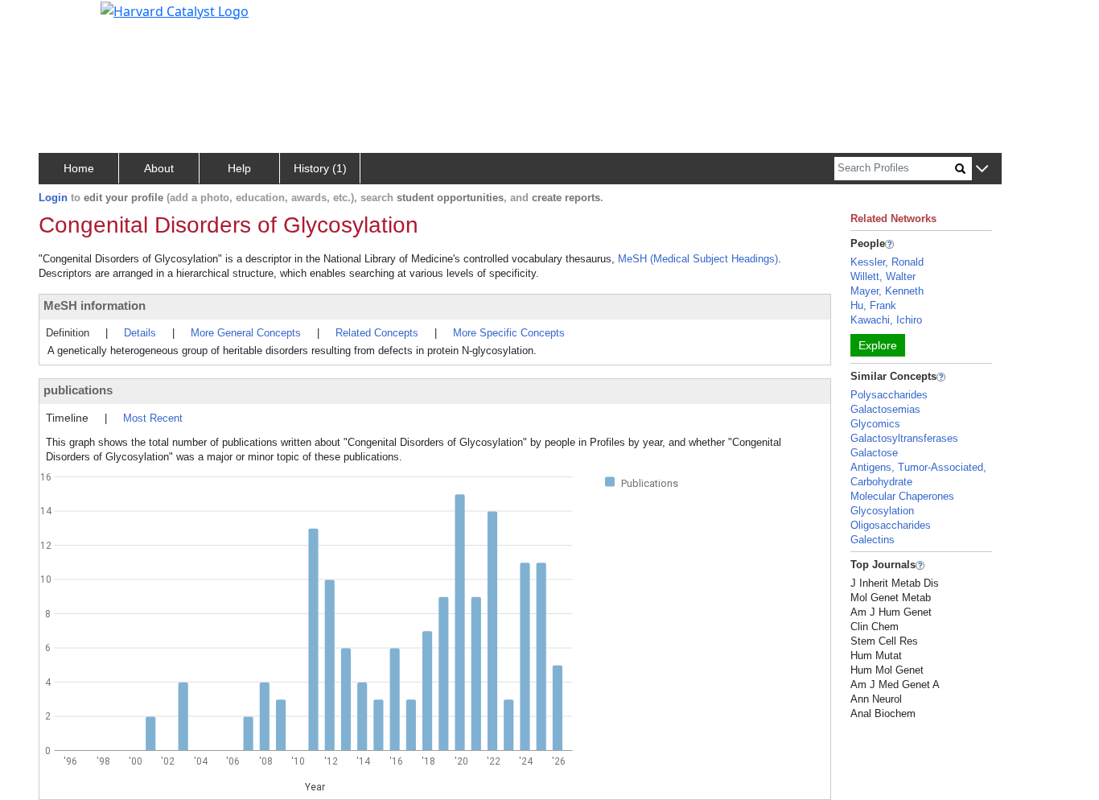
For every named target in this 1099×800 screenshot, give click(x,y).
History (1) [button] (320, 168)
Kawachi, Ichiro (886, 320)
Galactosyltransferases (904, 438)
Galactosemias (885, 409)
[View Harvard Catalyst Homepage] (175, 10)
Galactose (874, 453)
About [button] (159, 168)
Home (79, 168)
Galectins (872, 540)
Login (53, 198)
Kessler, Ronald (887, 262)
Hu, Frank (873, 305)
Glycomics (875, 424)
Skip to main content (67, 19)
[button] (982, 169)
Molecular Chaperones (902, 496)
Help (239, 168)
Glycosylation (882, 511)
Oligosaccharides (890, 525)
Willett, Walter (883, 276)
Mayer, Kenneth (887, 291)
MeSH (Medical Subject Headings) (698, 259)
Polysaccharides (889, 395)
